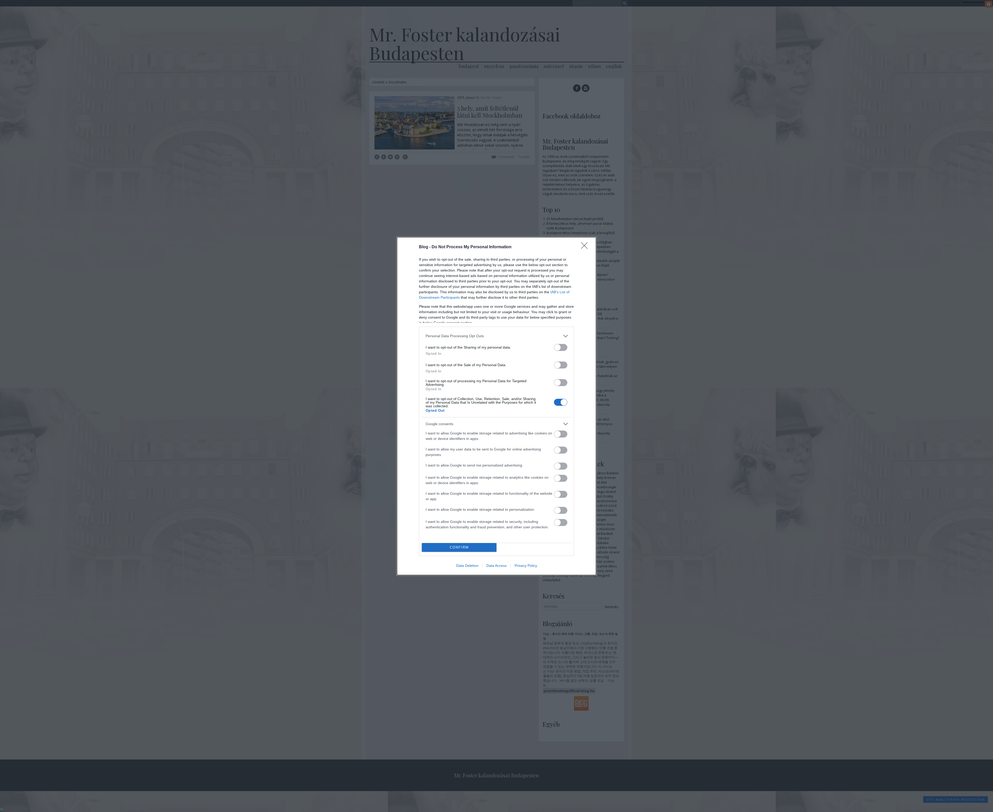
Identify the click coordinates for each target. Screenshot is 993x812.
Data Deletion (467, 565)
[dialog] (496, 406)
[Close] (586, 247)
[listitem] (496, 336)
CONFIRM (459, 547)
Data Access (496, 565)
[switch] (560, 347)
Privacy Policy (526, 565)
